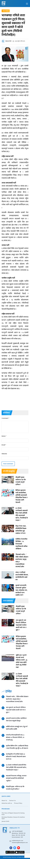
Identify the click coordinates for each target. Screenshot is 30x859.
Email (4, 445)
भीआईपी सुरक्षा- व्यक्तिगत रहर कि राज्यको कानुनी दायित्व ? (15, 787)
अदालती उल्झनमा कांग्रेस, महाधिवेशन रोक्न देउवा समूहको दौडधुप (16, 719)
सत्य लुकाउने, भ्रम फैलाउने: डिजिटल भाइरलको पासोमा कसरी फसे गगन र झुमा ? (16, 710)
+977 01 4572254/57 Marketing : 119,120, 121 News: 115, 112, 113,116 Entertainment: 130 (18, 834)
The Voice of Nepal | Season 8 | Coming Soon (13, 813)
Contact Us (12, 800)
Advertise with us (7, 803)
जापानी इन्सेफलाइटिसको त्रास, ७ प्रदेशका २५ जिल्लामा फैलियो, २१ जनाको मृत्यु (15, 737)
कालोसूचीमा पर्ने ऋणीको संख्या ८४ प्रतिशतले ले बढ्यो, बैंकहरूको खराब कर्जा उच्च (16, 756)
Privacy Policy (18, 803)
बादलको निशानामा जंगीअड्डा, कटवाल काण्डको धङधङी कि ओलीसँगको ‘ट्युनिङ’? (16, 778)
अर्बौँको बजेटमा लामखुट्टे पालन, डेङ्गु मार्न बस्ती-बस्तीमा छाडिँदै (16, 727)
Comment (5, 418)
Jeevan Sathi (5, 821)
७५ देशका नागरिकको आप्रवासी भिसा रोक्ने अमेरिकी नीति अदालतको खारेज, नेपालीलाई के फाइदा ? (16, 767)
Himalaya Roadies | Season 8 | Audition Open (13, 817)
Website (4, 454)
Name (4, 436)
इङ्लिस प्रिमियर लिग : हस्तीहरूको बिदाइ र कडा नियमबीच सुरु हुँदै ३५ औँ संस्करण (17, 747)
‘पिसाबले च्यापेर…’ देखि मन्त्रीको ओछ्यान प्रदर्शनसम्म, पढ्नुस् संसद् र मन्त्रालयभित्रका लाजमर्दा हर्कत (17, 699)
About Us (4, 800)
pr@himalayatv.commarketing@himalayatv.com (20, 841)
